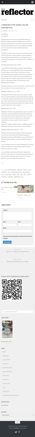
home (9, 172)
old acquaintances (26, 172)
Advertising (6, 356)
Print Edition (6, 379)
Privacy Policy (6, 383)
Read (18, 174)
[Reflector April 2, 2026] (7, 338)
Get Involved (6, 375)
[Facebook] (19, 432)
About (4, 352)
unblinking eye (17, 176)
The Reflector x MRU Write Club (11, 395)
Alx (25, 428)
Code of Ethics (6, 360)
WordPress (17, 428)
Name (4, 222)
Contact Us (5, 363)
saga (21, 174)
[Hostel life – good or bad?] (26, 189)
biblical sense (19, 169)
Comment (5, 210)
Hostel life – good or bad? (24, 195)
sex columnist (4, 176)
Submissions (6, 391)
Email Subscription (7, 367)
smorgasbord (10, 176)
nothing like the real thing (16, 172)
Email (19, 222)
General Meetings (7, 371)
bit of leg (25, 169)
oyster (3, 174)
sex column (29, 174)
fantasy (29, 169)
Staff (4, 387)
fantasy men (4, 172)
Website (4, 228)
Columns (3, 20)
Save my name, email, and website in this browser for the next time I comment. (17, 237)
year (22, 176)
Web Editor (5, 31)
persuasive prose (8, 174)
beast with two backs (12, 169)
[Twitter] (16, 432)
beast (6, 169)
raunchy (14, 174)
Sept (24, 174)
